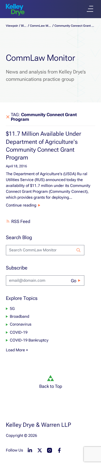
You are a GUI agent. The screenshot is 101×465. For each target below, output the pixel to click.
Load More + (17, 350)
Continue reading (21, 205)
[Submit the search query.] (78, 250)
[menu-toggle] (90, 9)
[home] (15, 10)
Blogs (24, 25)
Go (73, 280)
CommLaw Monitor (40, 25)
